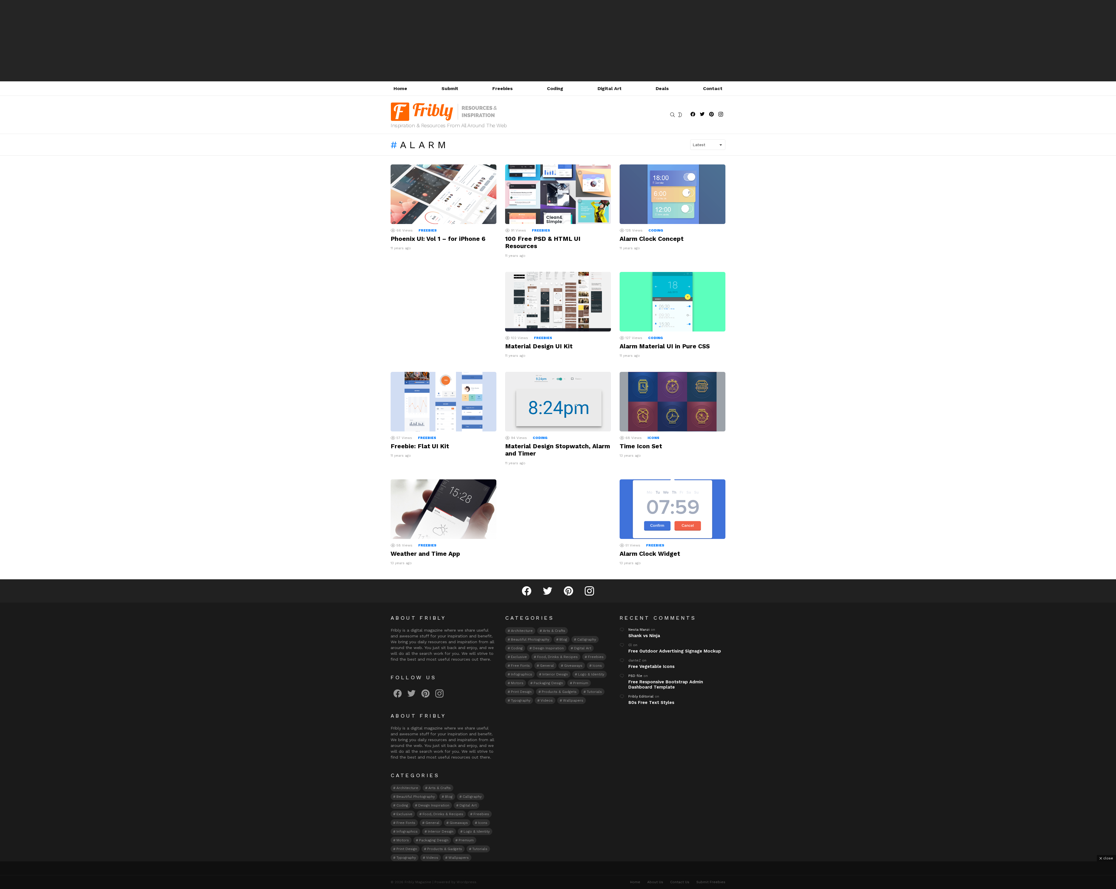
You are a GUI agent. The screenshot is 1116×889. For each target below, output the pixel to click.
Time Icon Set (641, 446)
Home (400, 88)
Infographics (407, 831)
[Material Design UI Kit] (558, 301)
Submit (449, 88)
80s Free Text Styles (651, 702)
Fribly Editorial (641, 696)
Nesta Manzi (639, 630)
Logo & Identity (477, 831)
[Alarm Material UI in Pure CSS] (672, 301)
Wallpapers (458, 858)
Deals (662, 88)
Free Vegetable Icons (651, 666)
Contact (712, 88)
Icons (653, 438)
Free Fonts (405, 823)
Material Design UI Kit (539, 346)
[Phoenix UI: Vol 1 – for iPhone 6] (443, 194)
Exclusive (404, 814)
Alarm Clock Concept (652, 238)
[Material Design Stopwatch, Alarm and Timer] (558, 401)
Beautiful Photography (415, 797)
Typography (406, 858)
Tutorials (479, 849)
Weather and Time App (425, 553)
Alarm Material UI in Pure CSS (665, 346)
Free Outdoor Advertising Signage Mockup (674, 651)
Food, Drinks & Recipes (443, 814)
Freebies (502, 88)
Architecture (407, 788)
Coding (555, 88)
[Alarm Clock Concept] (672, 194)
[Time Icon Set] (672, 401)
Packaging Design (433, 840)
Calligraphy (472, 797)
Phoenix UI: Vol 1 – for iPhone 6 (438, 238)
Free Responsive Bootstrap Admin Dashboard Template (665, 684)
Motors (402, 840)
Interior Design (440, 831)
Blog (449, 797)
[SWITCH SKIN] (680, 114)
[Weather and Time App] (443, 509)
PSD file (635, 676)
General (432, 823)
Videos (432, 858)
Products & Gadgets (444, 849)
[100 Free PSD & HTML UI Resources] (558, 194)
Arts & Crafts (439, 788)
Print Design (406, 849)
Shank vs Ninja (644, 635)
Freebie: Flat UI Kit (420, 446)
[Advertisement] (558, 40)
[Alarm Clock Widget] (672, 509)
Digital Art (610, 88)
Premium (466, 840)
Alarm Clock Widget (650, 553)
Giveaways (459, 823)
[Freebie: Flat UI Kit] (443, 401)
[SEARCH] (672, 114)
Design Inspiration (433, 805)
